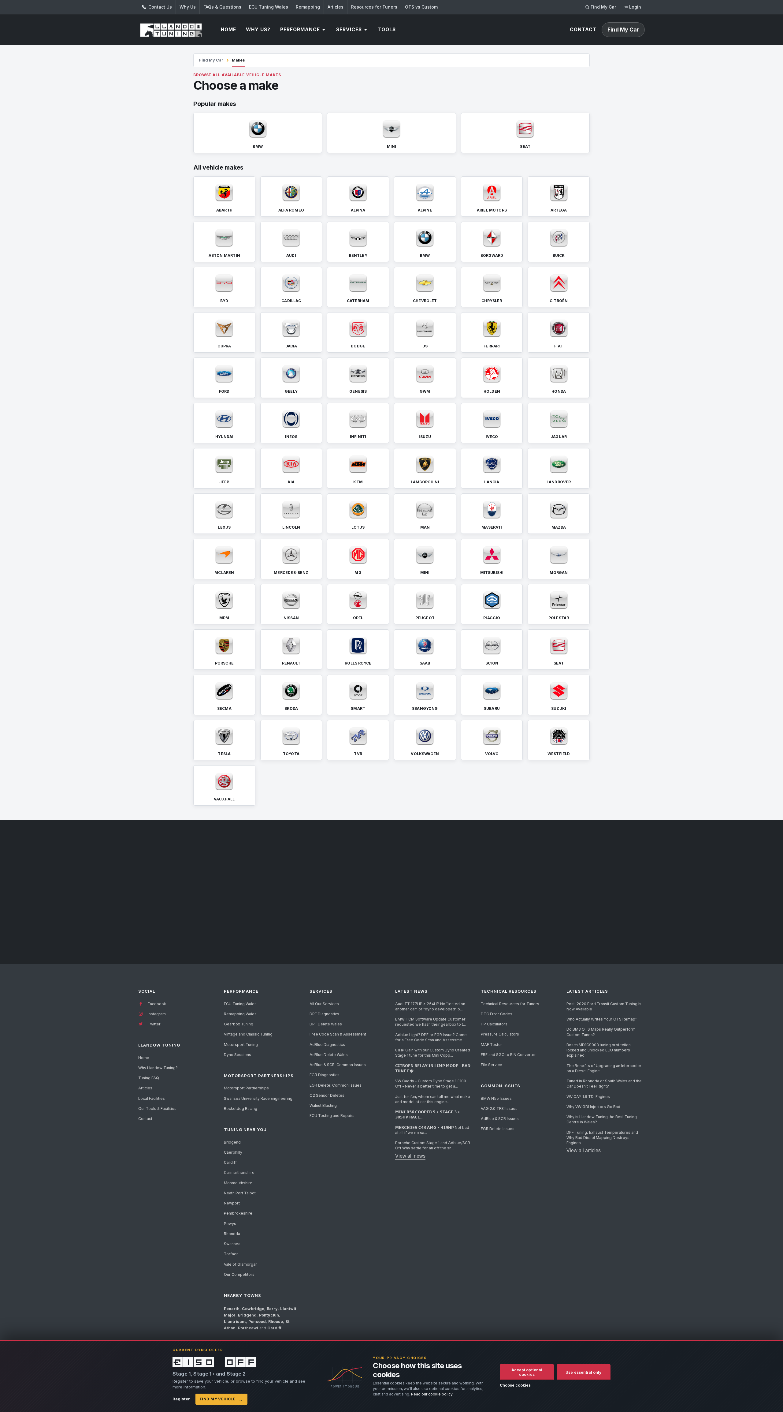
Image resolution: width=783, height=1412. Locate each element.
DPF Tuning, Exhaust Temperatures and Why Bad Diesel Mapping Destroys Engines (602, 1137)
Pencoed (257, 1321)
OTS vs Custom (421, 6)
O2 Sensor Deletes (327, 1095)
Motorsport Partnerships (246, 1088)
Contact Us (159, 6)
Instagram (156, 1014)
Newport (232, 1203)
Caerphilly (233, 1152)
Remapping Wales (240, 1014)
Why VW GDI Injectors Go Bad (593, 1106)
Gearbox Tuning (238, 1024)
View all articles (583, 1150)
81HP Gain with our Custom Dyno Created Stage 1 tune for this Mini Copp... (432, 1053)
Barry (272, 1308)
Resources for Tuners (374, 6)
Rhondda (232, 1233)
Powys (230, 1223)
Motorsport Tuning (241, 1044)
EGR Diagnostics (325, 1075)
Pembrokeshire (238, 1213)
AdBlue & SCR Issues (500, 1118)
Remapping (308, 6)
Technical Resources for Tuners (510, 1004)
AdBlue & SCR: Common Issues (338, 1064)
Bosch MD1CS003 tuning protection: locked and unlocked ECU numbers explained (599, 1050)
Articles (335, 6)
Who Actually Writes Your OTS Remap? (601, 1019)
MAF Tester (491, 1044)
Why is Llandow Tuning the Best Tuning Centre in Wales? (601, 1119)
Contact (145, 1118)
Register (181, 1398)
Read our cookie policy (431, 1394)
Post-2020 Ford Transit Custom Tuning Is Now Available (603, 1006)
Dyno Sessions (237, 1054)
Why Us (188, 6)
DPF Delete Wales (326, 1024)
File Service (491, 1064)
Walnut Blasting (323, 1105)
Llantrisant (235, 1321)
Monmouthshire (238, 1183)
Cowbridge (253, 1308)
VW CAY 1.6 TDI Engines (588, 1096)
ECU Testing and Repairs (332, 1115)
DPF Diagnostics (324, 1014)
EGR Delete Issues (497, 1128)
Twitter (154, 1024)
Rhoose (275, 1321)
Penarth (231, 1308)
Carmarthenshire (239, 1172)
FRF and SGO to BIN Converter (508, 1054)
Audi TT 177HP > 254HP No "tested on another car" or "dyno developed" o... (430, 1006)
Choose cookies (515, 1385)
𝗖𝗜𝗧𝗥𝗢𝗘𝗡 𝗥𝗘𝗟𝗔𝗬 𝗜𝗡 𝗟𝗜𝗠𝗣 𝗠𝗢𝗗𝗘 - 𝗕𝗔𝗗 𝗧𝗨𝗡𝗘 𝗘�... (432, 1068)
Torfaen (231, 1254)
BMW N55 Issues (496, 1098)
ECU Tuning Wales (268, 6)
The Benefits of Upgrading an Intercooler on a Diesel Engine (603, 1068)
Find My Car (211, 60)
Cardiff (230, 1162)
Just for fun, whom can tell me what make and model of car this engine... (432, 1099)
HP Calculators (494, 1024)
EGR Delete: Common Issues (336, 1085)
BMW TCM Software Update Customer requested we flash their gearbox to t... (430, 1022)
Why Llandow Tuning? (158, 1068)
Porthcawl (248, 1328)
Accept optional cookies (527, 1372)
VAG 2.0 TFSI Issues (499, 1108)
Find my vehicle (221, 1399)
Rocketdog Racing (240, 1108)
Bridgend (232, 1142)
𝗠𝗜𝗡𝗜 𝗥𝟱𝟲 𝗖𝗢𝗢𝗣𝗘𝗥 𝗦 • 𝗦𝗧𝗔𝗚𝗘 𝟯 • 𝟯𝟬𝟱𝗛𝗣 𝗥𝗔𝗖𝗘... (427, 1114)
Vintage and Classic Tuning (248, 1034)
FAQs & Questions (222, 6)
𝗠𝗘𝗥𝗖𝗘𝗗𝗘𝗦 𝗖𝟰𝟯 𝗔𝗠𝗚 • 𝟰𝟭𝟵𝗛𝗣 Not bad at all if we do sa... (432, 1130)
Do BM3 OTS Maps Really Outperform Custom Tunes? (601, 1032)
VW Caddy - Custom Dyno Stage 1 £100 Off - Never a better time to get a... (430, 1083)
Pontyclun (269, 1315)
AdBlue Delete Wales (329, 1054)
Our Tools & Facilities (157, 1108)
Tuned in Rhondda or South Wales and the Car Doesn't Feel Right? (604, 1083)
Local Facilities (151, 1098)
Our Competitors (239, 1274)
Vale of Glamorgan (241, 1264)
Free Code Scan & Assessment (338, 1034)
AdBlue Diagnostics (327, 1044)
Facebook (156, 1004)
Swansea (232, 1244)
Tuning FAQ (148, 1078)
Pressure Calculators (500, 1034)
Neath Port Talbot (240, 1193)
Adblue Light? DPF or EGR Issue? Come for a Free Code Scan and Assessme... (431, 1037)
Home (143, 1057)
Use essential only (583, 1372)
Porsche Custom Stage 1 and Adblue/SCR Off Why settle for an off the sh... (432, 1145)
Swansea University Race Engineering (258, 1098)
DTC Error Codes (496, 1014)
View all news (410, 1156)
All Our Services (324, 1004)
